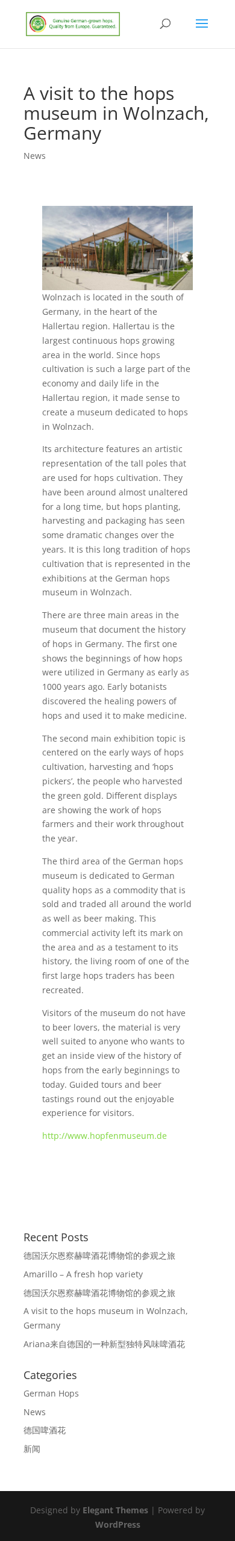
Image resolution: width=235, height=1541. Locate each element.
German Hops (51, 1393)
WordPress (117, 1524)
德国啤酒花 (45, 1430)
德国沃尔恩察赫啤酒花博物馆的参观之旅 (99, 1255)
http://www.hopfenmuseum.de (104, 1135)
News (35, 155)
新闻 (32, 1448)
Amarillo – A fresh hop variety (83, 1274)
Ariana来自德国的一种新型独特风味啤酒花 (104, 1344)
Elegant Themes (115, 1510)
